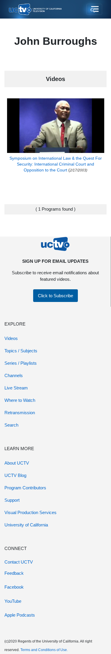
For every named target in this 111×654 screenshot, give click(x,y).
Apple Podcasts (19, 614)
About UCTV (16, 462)
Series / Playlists (20, 363)
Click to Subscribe (55, 295)
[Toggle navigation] (94, 9)
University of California (26, 524)
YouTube (12, 601)
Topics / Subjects (20, 350)
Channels (13, 375)
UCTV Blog (15, 475)
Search (11, 424)
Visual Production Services (30, 512)
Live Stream (16, 387)
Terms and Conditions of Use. (44, 650)
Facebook (14, 586)
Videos (11, 338)
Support (12, 500)
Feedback (14, 573)
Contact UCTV (18, 561)
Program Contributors (25, 487)
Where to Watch (19, 400)
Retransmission (19, 412)
